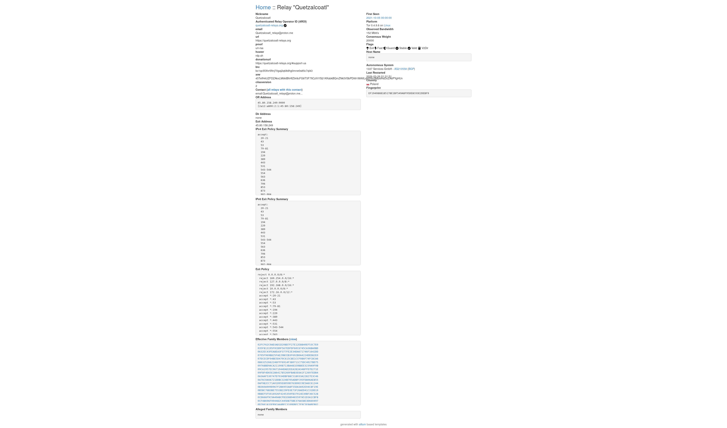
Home (263, 7)
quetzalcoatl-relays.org (269, 25)
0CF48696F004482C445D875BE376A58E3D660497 (288, 400)
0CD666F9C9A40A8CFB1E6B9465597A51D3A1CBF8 (288, 397)
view (293, 339)
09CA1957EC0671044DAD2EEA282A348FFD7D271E (288, 369)
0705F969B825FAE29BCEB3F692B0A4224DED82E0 (288, 355)
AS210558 (400, 69)
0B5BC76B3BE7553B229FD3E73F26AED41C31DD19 (288, 390)
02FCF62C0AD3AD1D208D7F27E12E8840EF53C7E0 (288, 344)
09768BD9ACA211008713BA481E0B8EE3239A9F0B (288, 365)
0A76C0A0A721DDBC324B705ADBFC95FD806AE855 (288, 379)
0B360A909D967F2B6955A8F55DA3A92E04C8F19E (288, 386)
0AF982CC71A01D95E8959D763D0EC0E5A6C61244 (288, 383)
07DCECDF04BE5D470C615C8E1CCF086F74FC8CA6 (288, 358)
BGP (411, 69)
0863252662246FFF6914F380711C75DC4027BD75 (288, 362)
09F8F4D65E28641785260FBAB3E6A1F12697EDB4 (288, 372)
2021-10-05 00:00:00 (379, 17)
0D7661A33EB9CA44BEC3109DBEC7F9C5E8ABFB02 (288, 404)
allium (362, 424)
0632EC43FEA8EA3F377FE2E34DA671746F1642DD (288, 351)
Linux (387, 25)
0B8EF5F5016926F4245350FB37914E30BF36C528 (288, 393)
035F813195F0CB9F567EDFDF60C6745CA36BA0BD (288, 348)
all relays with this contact (285, 89)
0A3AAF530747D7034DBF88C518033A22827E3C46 (288, 376)
